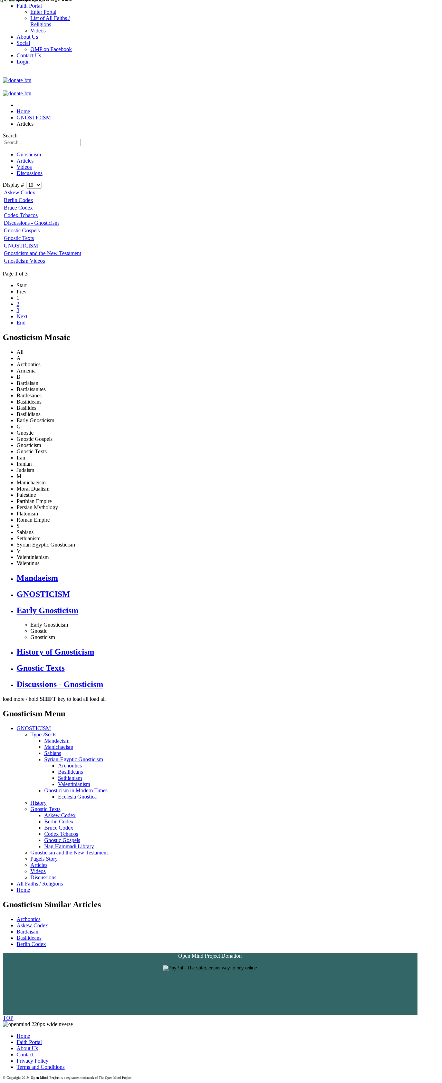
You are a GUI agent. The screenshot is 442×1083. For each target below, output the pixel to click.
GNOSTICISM (21, 246)
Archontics (70, 765)
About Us (27, 1048)
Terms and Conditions (41, 1067)
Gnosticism (29, 154)
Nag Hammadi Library (69, 846)
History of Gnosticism (55, 651)
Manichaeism (58, 747)
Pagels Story (44, 859)
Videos (24, 167)
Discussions (29, 173)
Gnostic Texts (19, 238)
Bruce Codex (18, 208)
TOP (8, 1018)
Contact (25, 1054)
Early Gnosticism (47, 610)
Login (23, 62)
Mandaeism (37, 577)
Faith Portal (29, 1042)
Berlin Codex (18, 200)
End (21, 323)
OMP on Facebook (51, 49)
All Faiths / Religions (40, 884)
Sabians (52, 753)
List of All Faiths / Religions (50, 21)
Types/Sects (43, 734)
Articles (25, 161)
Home (23, 890)
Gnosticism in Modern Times (75, 790)
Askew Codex (19, 192)
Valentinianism (74, 784)
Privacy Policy (32, 1061)
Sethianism (70, 778)
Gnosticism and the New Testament (42, 253)
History (38, 803)
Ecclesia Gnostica (77, 797)
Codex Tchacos (21, 215)
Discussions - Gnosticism (31, 223)
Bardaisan (27, 932)
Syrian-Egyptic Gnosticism (73, 759)
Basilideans (70, 772)
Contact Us (29, 55)
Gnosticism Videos (24, 261)
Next (22, 316)
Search (10, 135)
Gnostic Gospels (22, 230)
